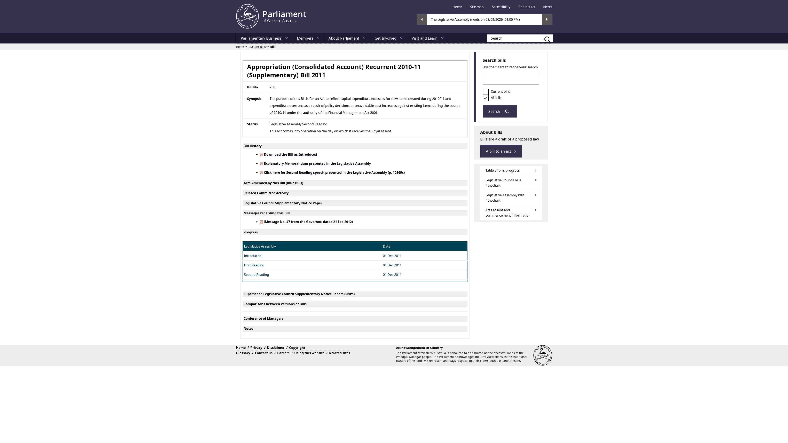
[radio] (486, 92)
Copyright (297, 347)
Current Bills (257, 47)
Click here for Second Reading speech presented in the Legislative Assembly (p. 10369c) (334, 172)
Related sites (339, 353)
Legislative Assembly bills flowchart (505, 198)
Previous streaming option (422, 19)
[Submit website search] (545, 38)
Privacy (256, 347)
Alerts (547, 7)
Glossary (243, 353)
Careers (283, 353)
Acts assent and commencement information (508, 213)
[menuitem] (457, 7)
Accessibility (501, 7)
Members (305, 38)
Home (457, 7)
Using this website (309, 353)
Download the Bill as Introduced (290, 154)
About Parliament (344, 38)
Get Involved (385, 38)
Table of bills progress (503, 170)
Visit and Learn (425, 38)
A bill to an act (499, 151)
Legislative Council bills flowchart (503, 183)
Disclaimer (275, 347)
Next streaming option (547, 19)
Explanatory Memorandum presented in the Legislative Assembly (317, 163)
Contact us (526, 7)
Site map (477, 7)
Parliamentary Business (261, 38)
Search (494, 111)
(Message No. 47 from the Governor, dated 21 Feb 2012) (308, 221)
